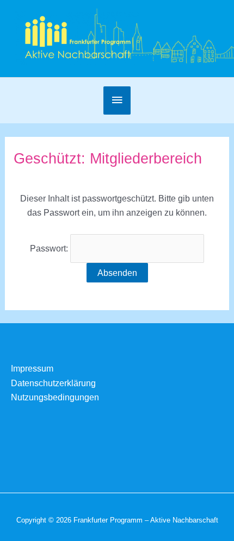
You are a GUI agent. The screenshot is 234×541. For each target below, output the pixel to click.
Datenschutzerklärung (53, 383)
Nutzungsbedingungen (55, 397)
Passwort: (50, 248)
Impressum (32, 368)
